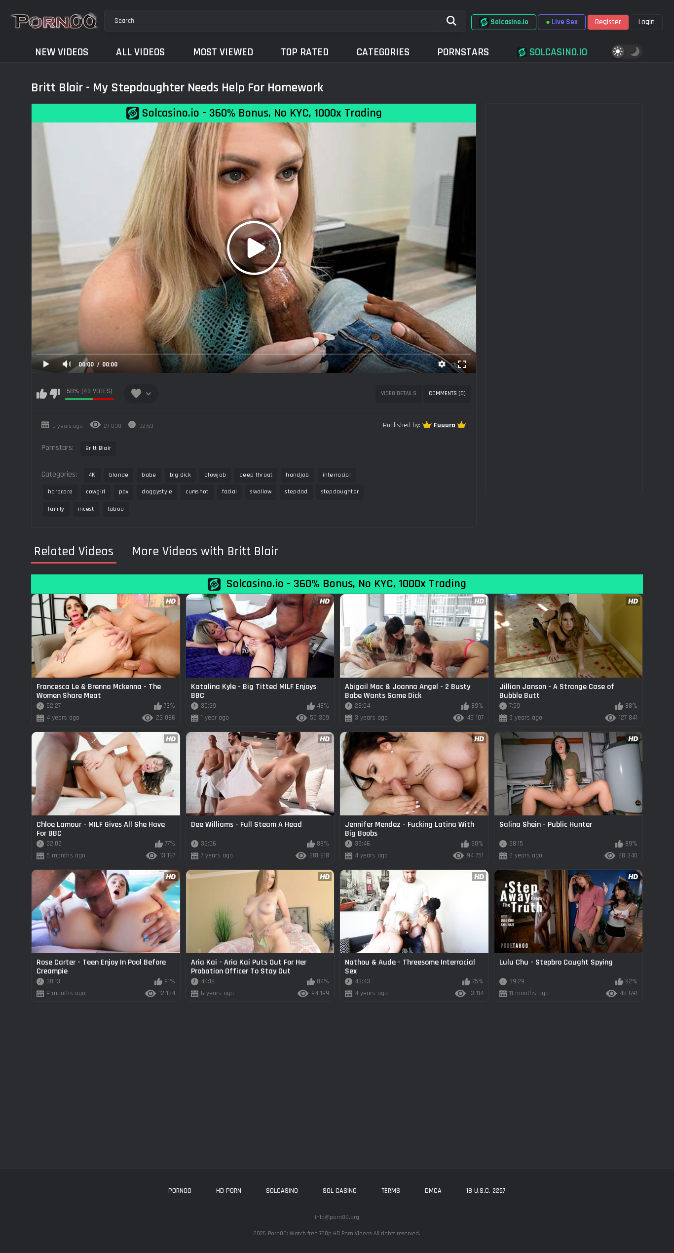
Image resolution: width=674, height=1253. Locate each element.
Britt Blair (98, 448)
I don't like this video (54, 394)
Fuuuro (445, 425)
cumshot (197, 491)
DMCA (433, 1190)
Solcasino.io (557, 52)
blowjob (215, 475)
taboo (116, 509)
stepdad (296, 491)
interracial (337, 475)
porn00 (179, 1190)
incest (86, 509)
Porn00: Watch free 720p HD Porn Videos (320, 1233)
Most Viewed (223, 52)
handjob (297, 475)
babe (149, 475)
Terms (390, 1190)
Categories (383, 52)
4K (92, 475)
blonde (119, 475)
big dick (180, 475)
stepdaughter (340, 491)
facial (229, 491)
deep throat (255, 475)
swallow (260, 491)
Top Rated (305, 52)
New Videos (61, 52)
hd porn (228, 1190)
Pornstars (463, 52)
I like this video (42, 394)
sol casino (340, 1190)
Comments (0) (447, 393)
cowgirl (95, 491)
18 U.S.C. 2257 (486, 1190)
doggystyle (157, 491)
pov (124, 491)
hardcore (60, 491)
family (56, 509)
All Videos (140, 52)
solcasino (282, 1190)
